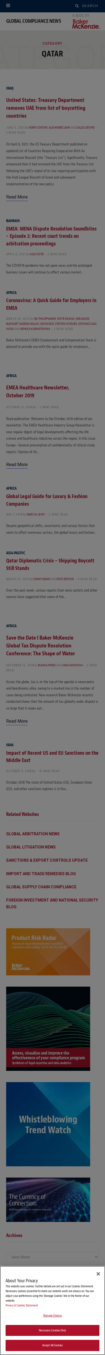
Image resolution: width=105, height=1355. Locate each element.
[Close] (98, 1274)
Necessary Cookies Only (52, 1330)
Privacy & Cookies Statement (22, 1305)
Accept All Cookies (52, 1345)
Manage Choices (52, 1315)
